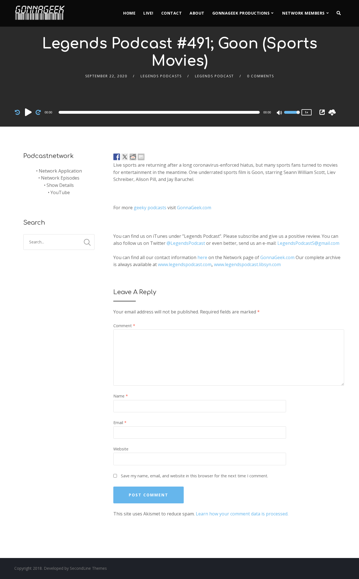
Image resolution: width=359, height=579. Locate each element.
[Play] (28, 112)
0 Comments (260, 76)
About (197, 13)
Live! (148, 13)
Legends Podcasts (161, 76)
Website (120, 449)
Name (120, 396)
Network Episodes (60, 178)
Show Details (60, 185)
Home (129, 13)
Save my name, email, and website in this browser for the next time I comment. (194, 475)
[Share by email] (141, 157)
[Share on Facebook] (116, 157)
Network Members (303, 13)
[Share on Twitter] (124, 157)
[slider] (292, 116)
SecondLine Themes (88, 568)
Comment (124, 325)
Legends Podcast (214, 76)
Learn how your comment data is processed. (242, 514)
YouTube (60, 192)
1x (306, 112)
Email (119, 422)
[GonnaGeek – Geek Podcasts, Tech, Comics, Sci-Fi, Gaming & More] (41, 10)
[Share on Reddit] (133, 157)
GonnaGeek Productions (241, 13)
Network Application (60, 171)
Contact (171, 13)
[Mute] (279, 113)
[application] (160, 112)
